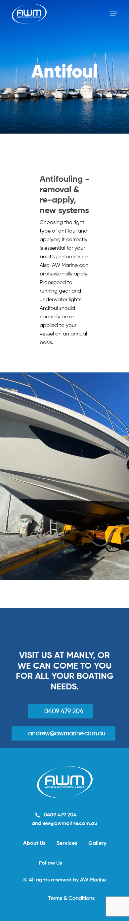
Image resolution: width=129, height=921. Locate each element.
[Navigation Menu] (113, 14)
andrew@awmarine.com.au (64, 823)
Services (67, 843)
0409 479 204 (63, 711)
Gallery (97, 843)
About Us (34, 843)
